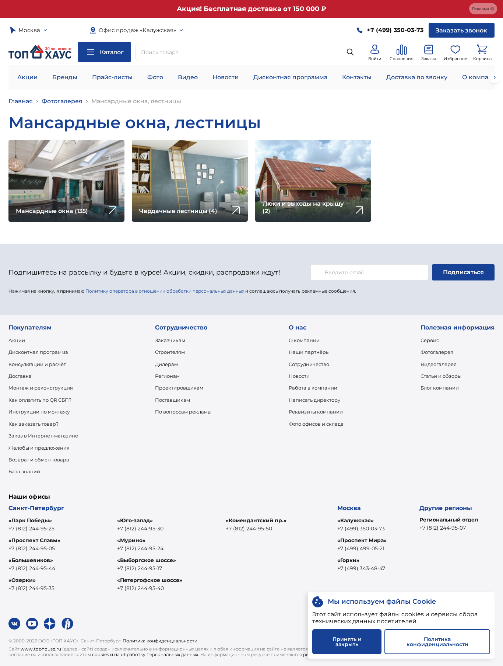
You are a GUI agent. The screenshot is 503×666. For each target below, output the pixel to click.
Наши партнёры (309, 352)
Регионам (167, 376)
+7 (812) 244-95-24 (140, 548)
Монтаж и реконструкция (40, 388)
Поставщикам (172, 400)
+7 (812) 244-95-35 (31, 588)
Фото (155, 77)
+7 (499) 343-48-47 (361, 568)
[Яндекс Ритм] (67, 624)
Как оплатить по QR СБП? (39, 400)
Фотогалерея (62, 101)
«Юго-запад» (135, 520)
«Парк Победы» (30, 520)
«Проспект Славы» (34, 540)
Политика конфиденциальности (160, 641)
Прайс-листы (112, 77)
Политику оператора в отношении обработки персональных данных (164, 291)
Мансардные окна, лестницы (136, 101)
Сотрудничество (309, 364)
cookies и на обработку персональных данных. (145, 654)
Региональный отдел (448, 519)
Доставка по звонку (416, 77)
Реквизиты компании (316, 412)
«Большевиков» (30, 560)
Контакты (357, 77)
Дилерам (166, 364)
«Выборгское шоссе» (146, 560)
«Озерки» (22, 580)
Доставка (20, 376)
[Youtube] (32, 624)
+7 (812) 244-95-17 (139, 568)
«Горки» (348, 560)
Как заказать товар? (33, 424)
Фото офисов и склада (316, 424)
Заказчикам (170, 340)
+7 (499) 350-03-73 (361, 528)
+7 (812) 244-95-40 (140, 588)
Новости (225, 77)
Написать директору (314, 400)
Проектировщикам (179, 388)
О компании (304, 340)
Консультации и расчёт (37, 364)
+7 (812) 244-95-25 (31, 528)
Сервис (430, 340)
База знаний (24, 471)
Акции (27, 77)
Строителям (170, 352)
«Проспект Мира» (362, 540)
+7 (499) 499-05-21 (360, 548)
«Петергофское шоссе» (149, 580)
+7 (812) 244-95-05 (31, 548)
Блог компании (440, 388)
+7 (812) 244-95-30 (140, 528)
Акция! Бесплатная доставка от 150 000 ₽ (251, 9)
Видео (188, 77)
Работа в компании (313, 388)
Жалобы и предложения (39, 448)
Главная (20, 101)
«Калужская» (355, 520)
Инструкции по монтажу (39, 412)
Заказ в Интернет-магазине (43, 436)
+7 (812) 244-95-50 (249, 528)
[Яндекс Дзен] (50, 624)
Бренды (64, 77)
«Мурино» (131, 540)
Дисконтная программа (290, 77)
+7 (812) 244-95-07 (442, 527)
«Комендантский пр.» (256, 520)
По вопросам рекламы (183, 412)
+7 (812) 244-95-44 (31, 568)
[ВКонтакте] (14, 624)
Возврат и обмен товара (38, 460)
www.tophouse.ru (41, 649)
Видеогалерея (439, 364)
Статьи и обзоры (441, 376)
